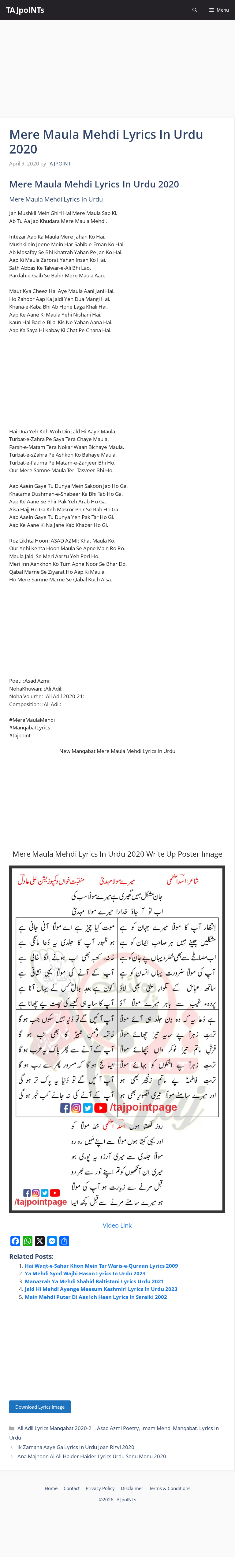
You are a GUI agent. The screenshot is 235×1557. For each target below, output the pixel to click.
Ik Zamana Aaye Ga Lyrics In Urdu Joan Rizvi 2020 (75, 1447)
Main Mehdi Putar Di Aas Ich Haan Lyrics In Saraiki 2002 (96, 1296)
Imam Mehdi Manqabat (169, 1428)
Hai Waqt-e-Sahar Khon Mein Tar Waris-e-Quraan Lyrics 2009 (101, 1265)
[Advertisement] (117, 69)
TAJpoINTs (25, 10)
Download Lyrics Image (40, 1407)
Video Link (117, 1225)
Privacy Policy (100, 1488)
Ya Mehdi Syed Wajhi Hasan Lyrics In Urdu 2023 (85, 1273)
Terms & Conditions (169, 1488)
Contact (72, 1488)
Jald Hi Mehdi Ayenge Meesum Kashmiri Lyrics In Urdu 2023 (101, 1288)
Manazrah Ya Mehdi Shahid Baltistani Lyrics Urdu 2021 (94, 1281)
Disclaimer (132, 1488)
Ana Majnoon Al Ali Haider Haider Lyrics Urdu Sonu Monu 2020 (91, 1456)
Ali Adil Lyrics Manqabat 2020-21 (56, 1428)
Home (51, 1488)
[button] (194, 10)
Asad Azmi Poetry (118, 1428)
